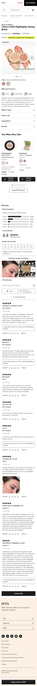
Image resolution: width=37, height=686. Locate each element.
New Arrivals (29, 16)
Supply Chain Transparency (9, 661)
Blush (6, 21)
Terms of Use (5, 641)
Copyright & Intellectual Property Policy (13, 657)
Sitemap (4, 664)
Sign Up (12, 610)
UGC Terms (5, 651)
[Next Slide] (32, 57)
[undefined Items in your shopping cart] (32, 10)
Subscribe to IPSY (18, 682)
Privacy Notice (6, 644)
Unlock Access (11, 179)
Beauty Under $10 (16, 16)
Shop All (4, 16)
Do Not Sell (5, 647)
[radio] (3, 83)
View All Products (18, 190)
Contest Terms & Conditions (9, 654)
